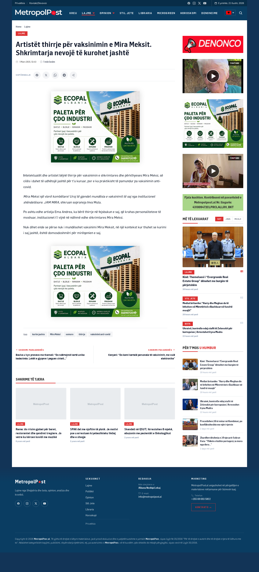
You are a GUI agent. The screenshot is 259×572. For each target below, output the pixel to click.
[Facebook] (188, 3)
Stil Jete (190, 298)
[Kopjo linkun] (73, 75)
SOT (219, 219)
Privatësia (20, 3)
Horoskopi (91, 515)
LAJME (86, 13)
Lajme (27, 26)
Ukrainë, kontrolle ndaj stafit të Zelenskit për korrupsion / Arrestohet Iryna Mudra (219, 405)
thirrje (82, 334)
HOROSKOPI (188, 13)
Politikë (90, 491)
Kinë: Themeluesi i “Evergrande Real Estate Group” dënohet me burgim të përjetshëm (205, 281)
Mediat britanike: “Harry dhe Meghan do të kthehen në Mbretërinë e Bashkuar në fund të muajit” (207, 307)
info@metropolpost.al (150, 496)
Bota (188, 323)
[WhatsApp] (55, 75)
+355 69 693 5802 (201, 498)
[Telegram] (64, 75)
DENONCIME (209, 13)
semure (69, 334)
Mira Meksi (55, 334)
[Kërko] (240, 12)
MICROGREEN (166, 13)
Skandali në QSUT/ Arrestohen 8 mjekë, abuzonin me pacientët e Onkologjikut (148, 431)
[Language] (230, 13)
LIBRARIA (145, 13)
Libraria (90, 509)
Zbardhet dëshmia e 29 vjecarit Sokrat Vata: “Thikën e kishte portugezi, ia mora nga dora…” (221, 441)
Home (18, 26)
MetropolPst (30, 481)
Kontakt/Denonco (38, 3)
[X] (46, 75)
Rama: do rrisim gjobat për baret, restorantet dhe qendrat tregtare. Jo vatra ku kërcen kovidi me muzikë (38, 433)
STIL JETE (127, 13)
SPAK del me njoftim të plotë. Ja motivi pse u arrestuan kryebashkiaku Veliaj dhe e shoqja (94, 433)
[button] (213, 76)
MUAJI (238, 219)
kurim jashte (38, 334)
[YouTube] (204, 3)
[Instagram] (194, 3)
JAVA (228, 219)
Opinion (90, 497)
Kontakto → (203, 507)
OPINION (105, 13)
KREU (73, 13)
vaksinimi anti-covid (100, 334)
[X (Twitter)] (199, 3)
